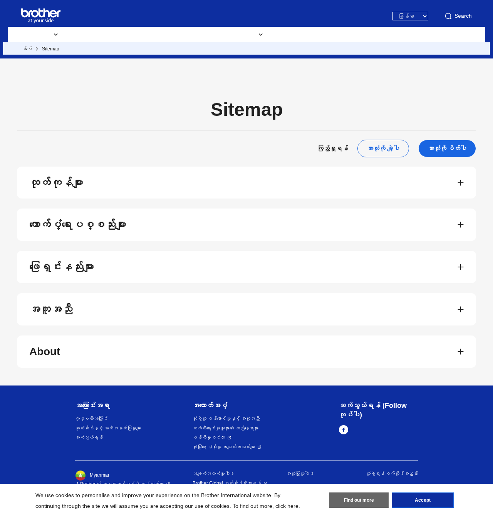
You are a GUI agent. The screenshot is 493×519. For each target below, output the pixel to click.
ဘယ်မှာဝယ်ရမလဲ (302, 35)
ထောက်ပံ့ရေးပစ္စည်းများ (100, 35)
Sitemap (50, 49)
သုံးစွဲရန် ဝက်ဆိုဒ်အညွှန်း (392, 473)
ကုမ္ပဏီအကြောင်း (91, 418)
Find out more (359, 500)
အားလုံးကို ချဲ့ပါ (383, 148)
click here (286, 506)
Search (463, 16)
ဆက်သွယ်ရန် (89, 437)
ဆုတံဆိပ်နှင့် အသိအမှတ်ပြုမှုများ (108, 428)
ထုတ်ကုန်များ (56, 183)
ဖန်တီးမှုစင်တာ (209, 437)
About (44, 351)
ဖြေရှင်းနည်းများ (61, 267)
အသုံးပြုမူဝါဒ (300, 473)
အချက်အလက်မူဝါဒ (213, 473)
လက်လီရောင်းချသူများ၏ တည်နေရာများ (225, 428)
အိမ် (27, 49)
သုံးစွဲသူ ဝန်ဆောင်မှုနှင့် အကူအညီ (226, 418)
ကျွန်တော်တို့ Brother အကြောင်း (371, 35)
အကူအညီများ (156, 35)
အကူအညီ (50, 309)
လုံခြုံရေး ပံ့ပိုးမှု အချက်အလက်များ (224, 447)
